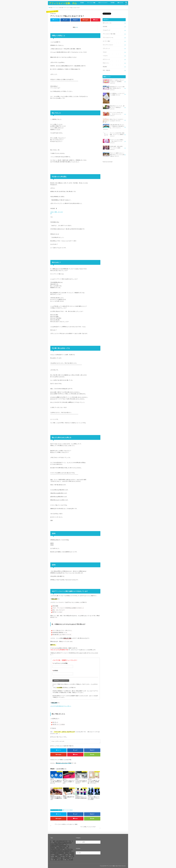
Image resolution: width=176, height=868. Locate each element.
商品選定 (105, 66)
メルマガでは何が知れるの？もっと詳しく (60, 706)
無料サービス (65, 858)
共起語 (66, 854)
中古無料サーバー (54, 854)
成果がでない (71, 856)
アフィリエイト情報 (91, 2)
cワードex (64, 841)
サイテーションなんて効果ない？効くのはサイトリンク (116, 141)
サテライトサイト (68, 849)
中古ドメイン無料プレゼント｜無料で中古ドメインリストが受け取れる (117, 155)
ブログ (69, 851)
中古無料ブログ (61, 854)
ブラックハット (106, 48)
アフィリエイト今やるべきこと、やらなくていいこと (116, 114)
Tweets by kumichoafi (107, 161)
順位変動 (64, 859)
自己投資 (70, 858)
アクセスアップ (106, 30)
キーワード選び (106, 41)
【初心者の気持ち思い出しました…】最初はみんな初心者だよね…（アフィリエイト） (113, 127)
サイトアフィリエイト (108, 44)
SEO (71, 841)
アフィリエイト (54, 844)
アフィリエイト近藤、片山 (63, 3)
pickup (68, 841)
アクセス (57, 842)
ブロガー (105, 52)
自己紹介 (82, 2)
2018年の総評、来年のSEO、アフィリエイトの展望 (117, 148)
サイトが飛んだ (65, 847)
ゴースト (59, 847)
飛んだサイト (70, 859)
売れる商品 (63, 856)
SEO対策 (112, 2)
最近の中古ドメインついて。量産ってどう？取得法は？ (117, 107)
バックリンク (57, 851)
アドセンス (69, 842)
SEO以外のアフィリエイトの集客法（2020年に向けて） (117, 88)
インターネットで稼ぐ (64, 846)
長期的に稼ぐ (53, 859)
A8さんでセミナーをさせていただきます (116, 120)
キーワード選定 (54, 847)
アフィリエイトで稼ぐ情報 (57, 810)
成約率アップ (53, 858)
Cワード (59, 841)
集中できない (59, 859)
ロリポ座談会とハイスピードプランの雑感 (117, 94)
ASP (56, 841)
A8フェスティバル (107, 22)
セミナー (52, 851)
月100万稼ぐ (59, 858)
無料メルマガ (120, 2)
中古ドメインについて (102, 2)
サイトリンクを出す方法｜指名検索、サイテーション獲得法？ (117, 134)
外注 (67, 856)
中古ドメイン (106, 63)
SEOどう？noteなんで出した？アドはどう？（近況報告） (117, 81)
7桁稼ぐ (52, 841)
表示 (77, 27)
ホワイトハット (106, 59)
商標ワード (57, 856)
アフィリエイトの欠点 (55, 846)
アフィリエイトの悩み (68, 810)
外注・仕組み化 (106, 70)
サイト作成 (62, 849)
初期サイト (71, 854)
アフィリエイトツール (108, 37)
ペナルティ (105, 55)
